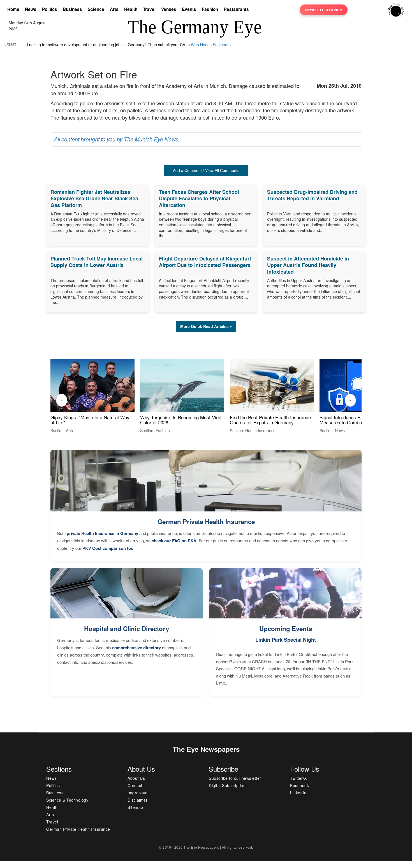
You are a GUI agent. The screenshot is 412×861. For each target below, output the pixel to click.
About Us (136, 778)
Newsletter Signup (323, 9)
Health (130, 9)
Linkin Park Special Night (285, 639)
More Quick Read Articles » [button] (206, 326)
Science (96, 9)
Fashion (210, 9)
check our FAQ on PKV (174, 540)
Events (189, 9)
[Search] (257, 10)
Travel (149, 9)
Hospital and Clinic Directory (126, 628)
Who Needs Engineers (211, 44)
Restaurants (236, 9)
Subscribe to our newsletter (235, 778)
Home (13, 9)
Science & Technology (67, 800)
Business (72, 9)
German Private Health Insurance (206, 521)
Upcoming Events (285, 628)
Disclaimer (137, 800)
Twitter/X (298, 778)
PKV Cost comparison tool (108, 548)
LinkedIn (298, 792)
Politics (49, 9)
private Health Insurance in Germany (102, 533)
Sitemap (135, 807)
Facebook (299, 785)
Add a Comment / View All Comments (206, 170)
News (30, 9)
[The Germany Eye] (396, 9)
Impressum (138, 792)
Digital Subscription (227, 785)
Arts (114, 9)
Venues (168, 9)
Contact (135, 785)
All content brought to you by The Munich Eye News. (117, 139)
